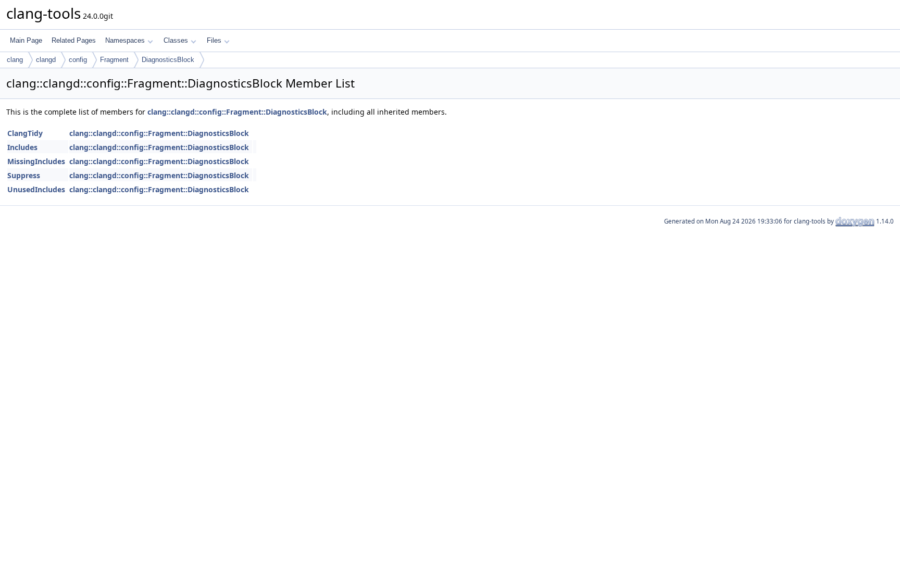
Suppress (23, 175)
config (78, 60)
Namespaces (125, 40)
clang (15, 60)
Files (214, 40)
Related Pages (74, 40)
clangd (46, 60)
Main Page (26, 40)
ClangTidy (25, 133)
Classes (176, 40)
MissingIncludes (36, 161)
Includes (22, 147)
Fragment (114, 60)
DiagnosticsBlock (168, 60)
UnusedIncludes (36, 189)
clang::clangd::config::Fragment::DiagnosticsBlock (237, 112)
